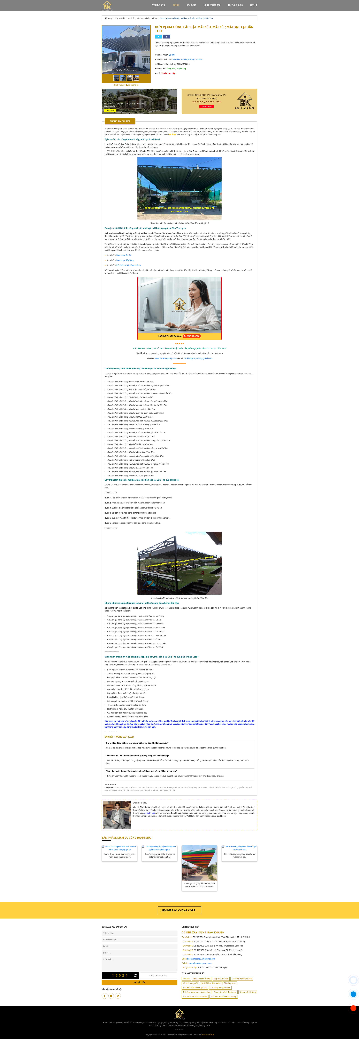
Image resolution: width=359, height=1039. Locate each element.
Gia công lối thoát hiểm (242, 979)
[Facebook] (104, 996)
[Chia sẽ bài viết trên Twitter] (158, 36)
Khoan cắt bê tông (248, 992)
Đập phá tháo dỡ (221, 979)
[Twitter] (118, 996)
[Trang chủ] (107, 5)
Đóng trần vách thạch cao (225, 992)
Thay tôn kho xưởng (201, 979)
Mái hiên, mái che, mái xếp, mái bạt (143, 18)
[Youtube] (111, 996)
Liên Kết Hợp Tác (212, 5)
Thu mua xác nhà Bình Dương (223, 996)
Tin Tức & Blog (235, 5)
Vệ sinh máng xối (190, 983)
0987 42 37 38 (193, 336)
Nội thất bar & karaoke (210, 983)
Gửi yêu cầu (139, 982)
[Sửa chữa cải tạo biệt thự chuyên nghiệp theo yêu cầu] (139, 101)
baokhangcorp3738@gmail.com (198, 358)
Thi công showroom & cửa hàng (196, 992)
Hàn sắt (186, 979)
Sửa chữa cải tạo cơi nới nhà (195, 996)
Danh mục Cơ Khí (123, 255)
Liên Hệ (253, 5)
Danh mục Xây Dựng (125, 260)
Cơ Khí (176, 5)
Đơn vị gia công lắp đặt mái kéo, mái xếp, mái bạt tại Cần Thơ (187, 18)
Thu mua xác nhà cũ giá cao (195, 988)
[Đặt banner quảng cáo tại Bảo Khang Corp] (219, 101)
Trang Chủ (111, 18)
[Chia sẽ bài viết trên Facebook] (166, 36)
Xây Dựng (191, 5)
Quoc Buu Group (207, 1035)
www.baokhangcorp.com (166, 358)
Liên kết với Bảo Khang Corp (128, 265)
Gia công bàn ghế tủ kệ (220, 988)
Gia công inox (230, 983)
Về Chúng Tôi (158, 5)
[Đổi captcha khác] (136, 975)
